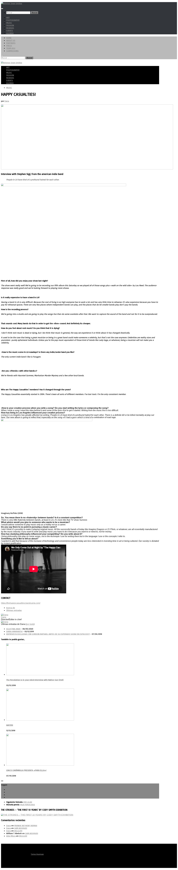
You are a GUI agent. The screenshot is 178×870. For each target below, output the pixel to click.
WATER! (9, 725)
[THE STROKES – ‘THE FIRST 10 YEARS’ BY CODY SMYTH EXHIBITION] (37, 815)
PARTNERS (11, 43)
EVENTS (9, 30)
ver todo (30, 624)
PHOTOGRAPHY (13, 20)
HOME (8, 37)
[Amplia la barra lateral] (2, 780)
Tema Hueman (37, 854)
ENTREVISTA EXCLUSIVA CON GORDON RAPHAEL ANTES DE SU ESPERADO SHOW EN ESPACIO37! (48, 634)
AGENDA (10, 33)
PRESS (9, 45)
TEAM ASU (10, 48)
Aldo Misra (11, 836)
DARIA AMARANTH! (14, 631)
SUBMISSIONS (12, 50)
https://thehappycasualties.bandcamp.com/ (20, 603)
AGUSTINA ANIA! (13, 628)
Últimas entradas (14, 610)
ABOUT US (10, 40)
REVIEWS (10, 28)
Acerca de (10, 607)
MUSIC (9, 22)
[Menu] (2, 8)
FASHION (10, 25)
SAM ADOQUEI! (20, 828)
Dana (6, 101)
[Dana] (4, 615)
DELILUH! (18, 830)
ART (8, 17)
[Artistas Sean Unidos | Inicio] (11, 3)
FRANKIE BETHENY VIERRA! (25, 825)
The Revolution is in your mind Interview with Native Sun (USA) (34, 679)
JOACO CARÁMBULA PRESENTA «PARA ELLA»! (26, 770)
